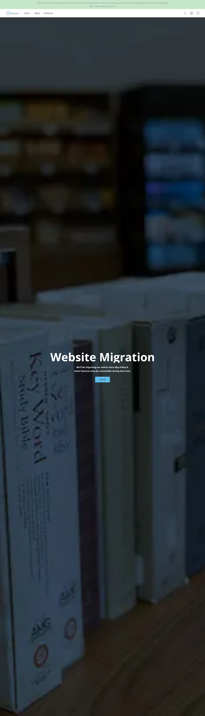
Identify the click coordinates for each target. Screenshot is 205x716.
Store (27, 13)
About (37, 13)
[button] (13, 13)
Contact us (48, 13)
